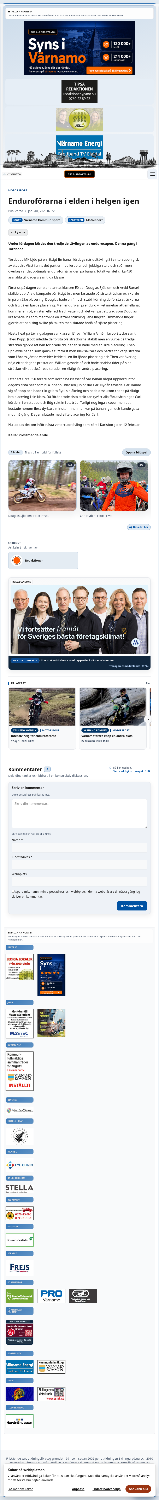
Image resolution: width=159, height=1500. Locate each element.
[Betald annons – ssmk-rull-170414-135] (51, 1394)
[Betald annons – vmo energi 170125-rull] (20, 1367)
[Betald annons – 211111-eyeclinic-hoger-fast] (20, 1165)
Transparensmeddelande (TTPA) (128, 666)
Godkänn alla (138, 1489)
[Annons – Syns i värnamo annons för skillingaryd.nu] (79, 48)
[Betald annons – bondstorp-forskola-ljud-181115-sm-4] (79, 92)
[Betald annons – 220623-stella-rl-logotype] (20, 1189)
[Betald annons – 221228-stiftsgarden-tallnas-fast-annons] (20, 1136)
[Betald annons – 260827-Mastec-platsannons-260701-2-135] (20, 1023)
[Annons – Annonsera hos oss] (51, 975)
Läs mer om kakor (20, 1489)
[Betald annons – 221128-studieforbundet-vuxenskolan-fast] (20, 1296)
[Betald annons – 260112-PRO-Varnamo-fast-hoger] (51, 1296)
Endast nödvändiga (107, 1489)
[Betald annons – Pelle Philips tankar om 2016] (79, 147)
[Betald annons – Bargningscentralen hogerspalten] (20, 1213)
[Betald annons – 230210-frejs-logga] (20, 1268)
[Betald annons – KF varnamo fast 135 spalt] (51, 1367)
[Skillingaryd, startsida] (79, 174)
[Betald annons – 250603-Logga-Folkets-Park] (20, 1111)
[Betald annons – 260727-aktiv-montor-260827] (51, 1023)
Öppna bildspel (136, 452)
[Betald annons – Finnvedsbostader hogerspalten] (20, 1240)
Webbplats (19, 874)
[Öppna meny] (152, 174)
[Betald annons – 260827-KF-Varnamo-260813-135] (20, 1071)
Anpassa (78, 1489)
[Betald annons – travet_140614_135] (83, 1296)
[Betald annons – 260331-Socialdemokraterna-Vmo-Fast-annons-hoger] (19, 1330)
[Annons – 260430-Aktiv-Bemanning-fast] (79, 119)
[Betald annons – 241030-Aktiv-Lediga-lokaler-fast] (20, 967)
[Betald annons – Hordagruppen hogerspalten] (20, 1421)
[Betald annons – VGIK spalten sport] (20, 1394)
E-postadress (22, 857)
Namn (17, 840)
